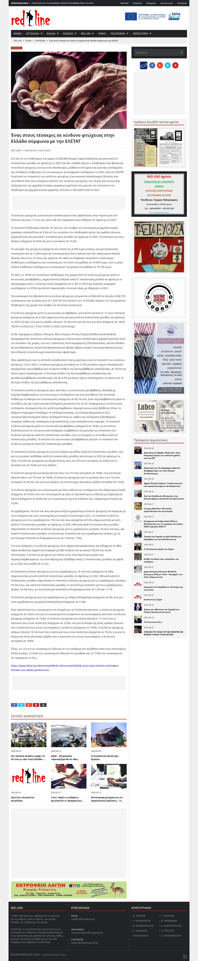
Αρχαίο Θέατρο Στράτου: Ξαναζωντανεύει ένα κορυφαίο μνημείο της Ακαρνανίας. (163, 484)
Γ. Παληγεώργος (142, 920)
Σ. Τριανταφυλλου (171, 935)
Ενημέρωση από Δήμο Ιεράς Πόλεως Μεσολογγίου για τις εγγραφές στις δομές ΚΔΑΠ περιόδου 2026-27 (163, 524)
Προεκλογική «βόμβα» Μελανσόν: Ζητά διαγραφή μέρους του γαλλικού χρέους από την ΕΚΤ (162, 455)
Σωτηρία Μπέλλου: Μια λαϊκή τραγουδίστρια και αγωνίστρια (158, 510)
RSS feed (124, 3)
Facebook (137, 3)
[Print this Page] (43, 705)
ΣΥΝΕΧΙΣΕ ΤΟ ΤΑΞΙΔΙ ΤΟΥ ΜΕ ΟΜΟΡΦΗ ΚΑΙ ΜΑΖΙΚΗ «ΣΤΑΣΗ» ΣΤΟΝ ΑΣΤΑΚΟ (163, 633)
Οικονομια (40, 40)
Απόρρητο (151, 3)
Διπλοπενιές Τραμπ (153, 599)
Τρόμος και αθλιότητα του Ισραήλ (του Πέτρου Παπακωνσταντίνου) (161, 611)
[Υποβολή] (181, 52)
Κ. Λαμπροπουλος (171, 925)
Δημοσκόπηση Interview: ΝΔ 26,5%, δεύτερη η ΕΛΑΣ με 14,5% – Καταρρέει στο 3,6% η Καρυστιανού (163, 574)
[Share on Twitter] (21, 705)
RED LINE (18, 40)
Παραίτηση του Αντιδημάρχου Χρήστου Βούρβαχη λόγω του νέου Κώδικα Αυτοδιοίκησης (162, 471)
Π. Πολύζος (167, 930)
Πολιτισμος (118, 33)
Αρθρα (102, 33)
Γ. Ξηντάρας (167, 915)
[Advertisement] (69, 203)
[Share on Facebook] (14, 705)
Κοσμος (68, 33)
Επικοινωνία (167, 3)
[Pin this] (36, 705)
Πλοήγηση (182, 3)
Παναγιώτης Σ (141, 935)
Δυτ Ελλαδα (32, 33)
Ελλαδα (51, 33)
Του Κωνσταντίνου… (153, 622)
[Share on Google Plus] (29, 705)
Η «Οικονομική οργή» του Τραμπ (159, 549)
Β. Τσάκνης (139, 915)
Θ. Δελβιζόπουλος (143, 925)
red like (85, 33)
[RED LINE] (30, 18)
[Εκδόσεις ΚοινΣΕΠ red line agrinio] (159, 147)
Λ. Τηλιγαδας (140, 930)
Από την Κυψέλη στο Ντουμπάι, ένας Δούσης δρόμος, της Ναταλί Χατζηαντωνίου (164, 497)
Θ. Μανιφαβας (169, 920)
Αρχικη (17, 33)
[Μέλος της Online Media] (144, 64)
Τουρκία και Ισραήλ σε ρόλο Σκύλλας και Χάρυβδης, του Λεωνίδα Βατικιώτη (162, 538)
